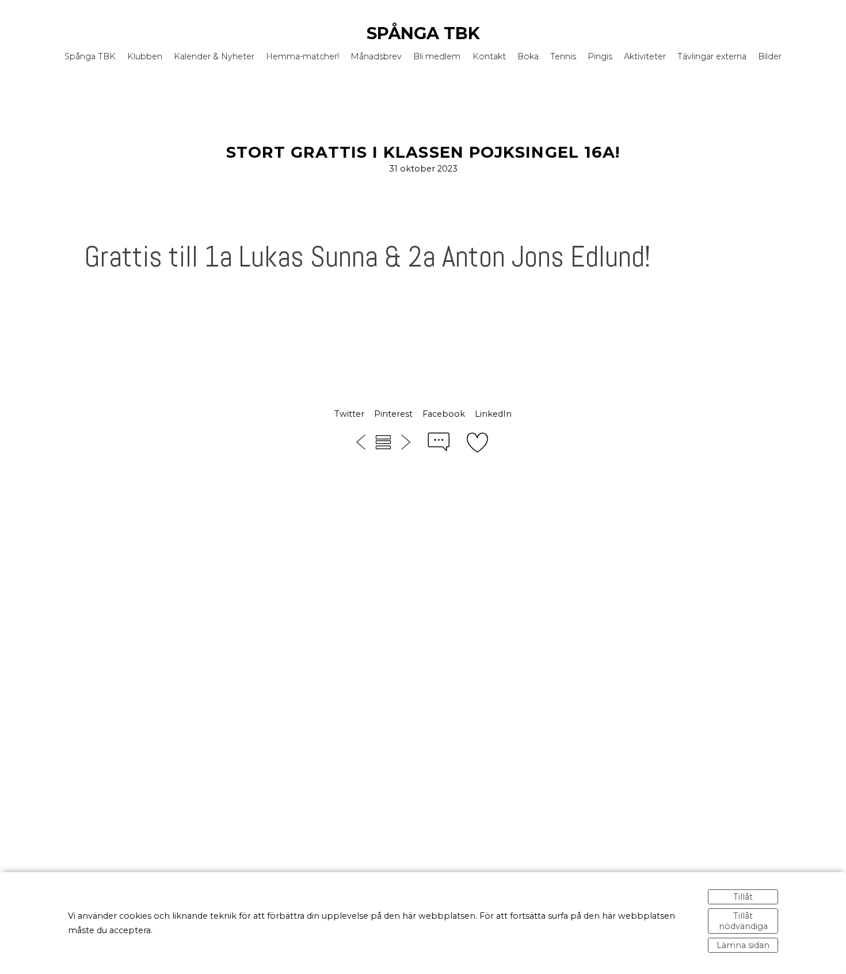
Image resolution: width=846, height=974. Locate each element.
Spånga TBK (423, 33)
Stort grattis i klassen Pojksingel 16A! (423, 152)
